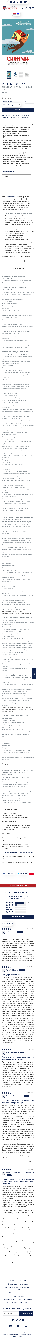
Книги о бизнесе (18, 1296)
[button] (9, 903)
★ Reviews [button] (34, 673)
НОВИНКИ (13, 1281)
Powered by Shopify (17, 1336)
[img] (6, 929)
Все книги (23, 1281)
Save (32, 873)
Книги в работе (11, 1303)
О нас (27, 1303)
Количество (28, 102)
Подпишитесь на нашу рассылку (18, 1309)
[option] (9, 75)
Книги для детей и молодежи (18, 1284)
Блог (21, 1303)
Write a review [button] (18, 916)
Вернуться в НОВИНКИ (19, 886)
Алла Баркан (11, 197)
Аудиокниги (28, 1299)
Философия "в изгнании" (13, 1299)
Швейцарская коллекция (18, 1293)
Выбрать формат (7, 101)
